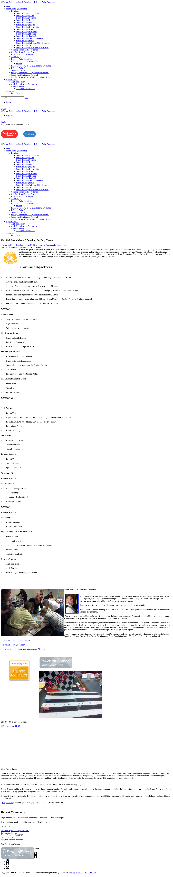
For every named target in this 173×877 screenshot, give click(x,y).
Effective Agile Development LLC (15, 831)
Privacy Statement (76, 872)
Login (3, 109)
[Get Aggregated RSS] (10, 726)
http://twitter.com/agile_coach (13, 645)
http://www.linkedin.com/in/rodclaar (16, 640)
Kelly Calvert (7, 802)
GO (26, 98)
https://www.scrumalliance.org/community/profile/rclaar (23, 649)
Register (9, 102)
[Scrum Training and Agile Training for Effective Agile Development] (29, 2)
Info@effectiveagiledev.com (12, 840)
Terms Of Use (90, 872)
